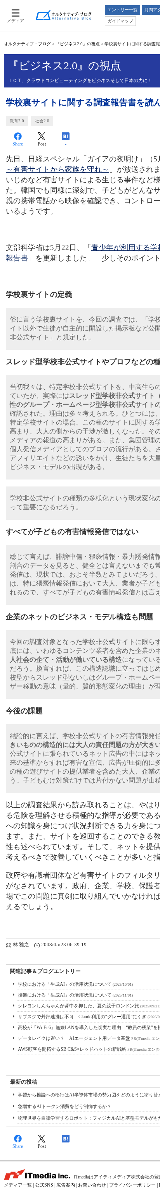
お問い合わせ (92, 1185)
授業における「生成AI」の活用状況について (75, 995)
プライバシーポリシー (132, 1185)
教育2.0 (17, 120)
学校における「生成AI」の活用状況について (75, 984)
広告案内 (65, 1185)
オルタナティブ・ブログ (27, 43)
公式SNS (44, 1185)
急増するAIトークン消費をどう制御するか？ (64, 1106)
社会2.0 (42, 120)
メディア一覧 (18, 1185)
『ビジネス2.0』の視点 (78, 43)
